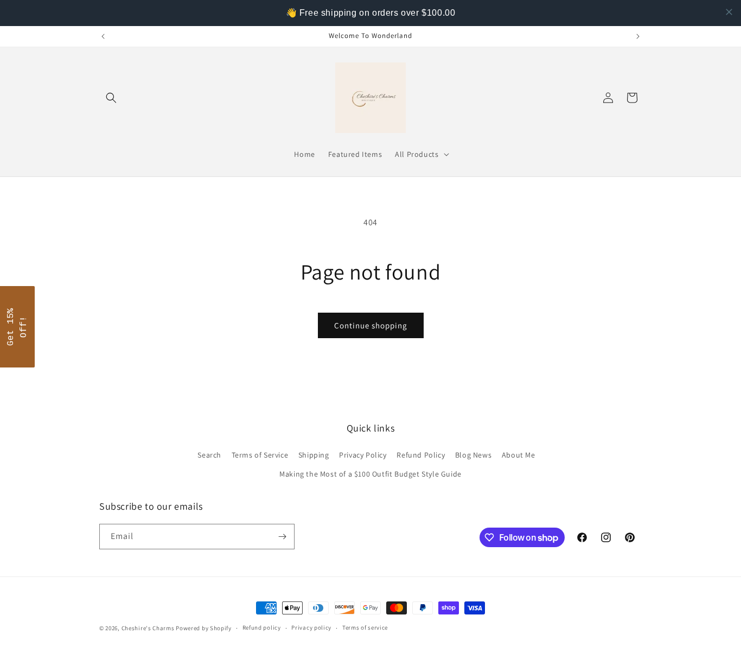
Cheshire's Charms (148, 628)
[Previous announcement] (103, 36)
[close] (729, 12)
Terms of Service (260, 455)
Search (209, 455)
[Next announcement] (638, 36)
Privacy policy (311, 627)
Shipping (313, 455)
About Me (518, 455)
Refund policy (261, 627)
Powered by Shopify (204, 628)
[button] (111, 98)
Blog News (473, 455)
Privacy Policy (362, 455)
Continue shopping (370, 325)
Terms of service (365, 627)
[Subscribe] (282, 536)
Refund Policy (421, 455)
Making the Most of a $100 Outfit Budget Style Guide (370, 474)
